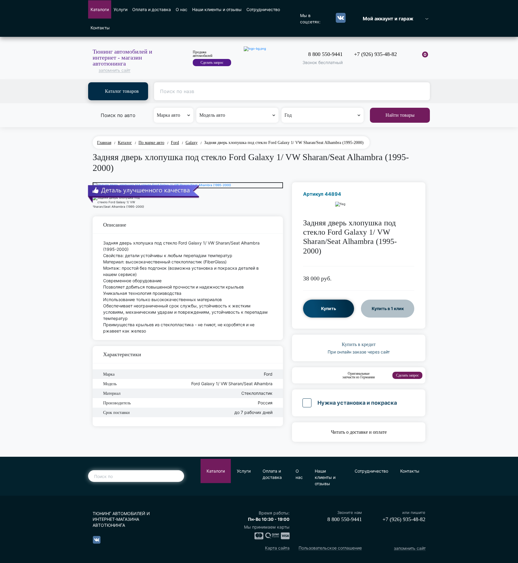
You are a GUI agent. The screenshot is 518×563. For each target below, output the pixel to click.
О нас (181, 9)
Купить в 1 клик (388, 308)
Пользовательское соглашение (330, 548)
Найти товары (400, 115)
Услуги (120, 9)
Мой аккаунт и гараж (388, 19)
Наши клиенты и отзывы (217, 9)
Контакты (100, 27)
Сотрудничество (263, 9)
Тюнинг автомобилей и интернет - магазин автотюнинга (122, 57)
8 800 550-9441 (325, 54)
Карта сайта (277, 548)
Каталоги (100, 9)
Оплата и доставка (151, 9)
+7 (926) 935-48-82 (375, 54)
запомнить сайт (114, 70)
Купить (328, 308)
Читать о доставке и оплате (359, 432)
